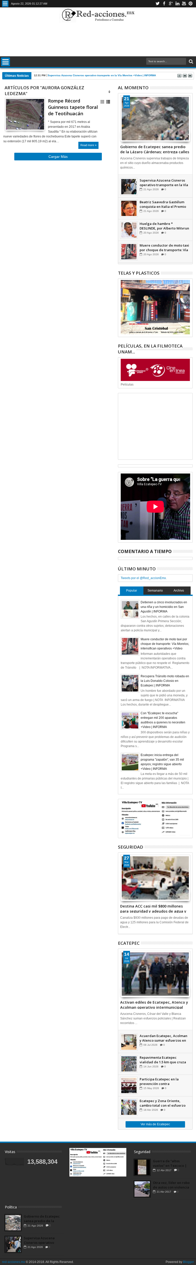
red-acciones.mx (13, 1262)
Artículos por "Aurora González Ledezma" (44, 90)
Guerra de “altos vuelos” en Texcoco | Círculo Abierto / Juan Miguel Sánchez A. (170, 1163)
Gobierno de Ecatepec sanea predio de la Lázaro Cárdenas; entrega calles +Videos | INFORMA (154, 149)
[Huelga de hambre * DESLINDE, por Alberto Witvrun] (129, 230)
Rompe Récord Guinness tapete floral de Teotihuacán (73, 107)
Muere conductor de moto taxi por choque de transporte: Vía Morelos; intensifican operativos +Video (164, 247)
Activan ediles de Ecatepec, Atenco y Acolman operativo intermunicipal (154, 1004)
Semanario (155, 590)
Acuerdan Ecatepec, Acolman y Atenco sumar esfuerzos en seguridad (163, 1038)
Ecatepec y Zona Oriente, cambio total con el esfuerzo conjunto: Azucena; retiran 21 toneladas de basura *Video (163, 1103)
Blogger (188, 1262)
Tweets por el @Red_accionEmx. (144, 578)
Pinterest (190, 3)
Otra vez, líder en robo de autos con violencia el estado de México (171, 1185)
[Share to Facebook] (8, 121)
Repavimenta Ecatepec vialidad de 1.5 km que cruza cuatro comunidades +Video (163, 1059)
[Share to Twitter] (14, 121)
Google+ (170, 3)
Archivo (179, 590)
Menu (5, 4)
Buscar (190, 61)
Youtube (184, 3)
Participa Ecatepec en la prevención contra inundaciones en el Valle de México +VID (162, 1081)
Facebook (164, 3)
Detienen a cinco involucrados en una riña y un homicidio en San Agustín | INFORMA (164, 606)
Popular (131, 590)
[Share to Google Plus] (19, 121)
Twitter (157, 3)
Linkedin (177, 3)
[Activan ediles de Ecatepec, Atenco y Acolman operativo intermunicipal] (155, 974)
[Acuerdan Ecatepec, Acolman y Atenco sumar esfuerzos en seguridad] (129, 1042)
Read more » (88, 145)
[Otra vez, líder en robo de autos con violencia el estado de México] (142, 1189)
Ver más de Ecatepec (155, 1124)
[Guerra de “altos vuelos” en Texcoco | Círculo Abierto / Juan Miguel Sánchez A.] (142, 1167)
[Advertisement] (98, 39)
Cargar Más (58, 157)
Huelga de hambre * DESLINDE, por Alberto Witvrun (164, 226)
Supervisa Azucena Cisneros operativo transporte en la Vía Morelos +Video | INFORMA (102, 75)
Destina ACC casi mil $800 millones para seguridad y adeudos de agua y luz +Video (153, 908)
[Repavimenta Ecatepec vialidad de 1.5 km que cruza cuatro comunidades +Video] (129, 1063)
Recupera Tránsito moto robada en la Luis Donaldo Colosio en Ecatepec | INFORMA (165, 680)
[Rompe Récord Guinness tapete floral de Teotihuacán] (25, 114)
